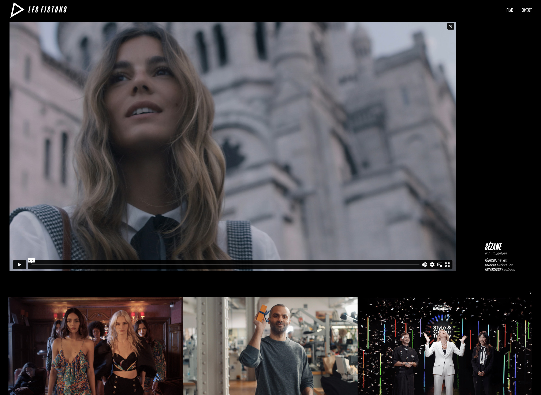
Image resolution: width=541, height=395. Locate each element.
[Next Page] (530, 292)
